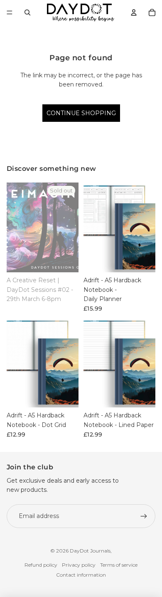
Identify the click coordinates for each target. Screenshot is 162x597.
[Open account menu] (134, 12)
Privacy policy (79, 565)
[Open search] (27, 12)
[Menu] (9, 12)
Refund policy (41, 565)
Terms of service (118, 565)
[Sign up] (144, 516)
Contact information (81, 575)
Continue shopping (81, 113)
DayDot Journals (90, 551)
